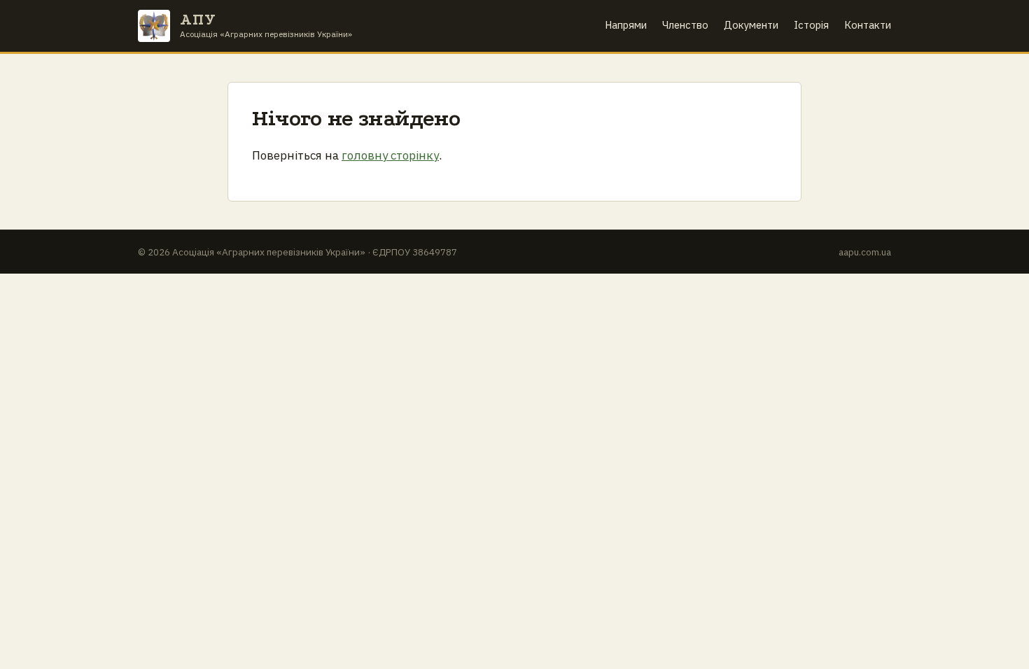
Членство (685, 24)
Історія (811, 24)
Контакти (867, 24)
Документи (751, 24)
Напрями (626, 24)
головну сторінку (390, 155)
